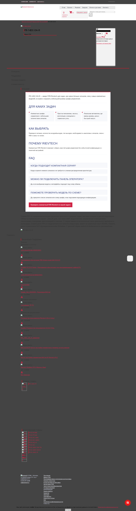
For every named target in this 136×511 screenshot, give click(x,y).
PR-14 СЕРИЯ (43, 21)
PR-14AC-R (32, 384)
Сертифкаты (47, 496)
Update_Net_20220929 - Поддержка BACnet (35, 292)
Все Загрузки (25, 375)
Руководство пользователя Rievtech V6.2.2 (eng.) (38, 318)
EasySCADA (25, 285)
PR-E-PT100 (33, 435)
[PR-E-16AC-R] (24, 456)
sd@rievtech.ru (25, 482)
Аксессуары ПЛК (49, 484)
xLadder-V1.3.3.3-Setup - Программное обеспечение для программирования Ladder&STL (51, 267)
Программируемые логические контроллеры (57, 479)
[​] (130, 258)
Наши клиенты (48, 491)
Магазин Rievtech (27, 21)
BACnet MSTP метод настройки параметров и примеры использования (45, 347)
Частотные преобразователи (53, 486)
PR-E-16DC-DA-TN (35, 447)
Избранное (111, 1)
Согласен (68, 510)
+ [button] (105, 33)
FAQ (45, 500)
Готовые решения (49, 488)
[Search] (90, 15)
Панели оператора (49, 481)
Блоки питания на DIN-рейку (52, 482)
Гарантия (46, 493)
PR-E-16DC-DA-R (35, 450)
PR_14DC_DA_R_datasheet (30, 338)
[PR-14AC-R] (24, 386)
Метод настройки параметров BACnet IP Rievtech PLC (39, 357)
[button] (64, 7)
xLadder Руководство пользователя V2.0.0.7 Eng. (37, 328)
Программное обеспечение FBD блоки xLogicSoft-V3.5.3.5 (40, 260)
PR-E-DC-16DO (34, 440)
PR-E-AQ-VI (33, 442)
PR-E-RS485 (33, 432)
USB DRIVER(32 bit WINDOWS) (31, 275)
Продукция (47, 475)
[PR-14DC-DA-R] (26, 26)
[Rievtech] (24, 475)
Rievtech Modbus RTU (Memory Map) (33, 367)
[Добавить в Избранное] (102, 37)
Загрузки (46, 494)
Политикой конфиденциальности (108, 507)
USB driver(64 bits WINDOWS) (31, 250)
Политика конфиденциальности (53, 502)
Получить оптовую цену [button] (103, 43)
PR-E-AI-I (32, 445)
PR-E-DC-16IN (33, 437)
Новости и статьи (49, 498)
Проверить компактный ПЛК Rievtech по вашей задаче (51, 205)
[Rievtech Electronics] (27, 7)
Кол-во (98, 33)
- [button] (101, 33)
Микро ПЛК (36, 21)
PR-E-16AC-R (33, 452)
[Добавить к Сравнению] (104, 37)
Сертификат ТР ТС (27, 305)
